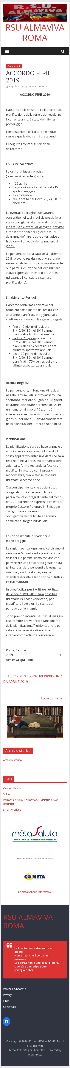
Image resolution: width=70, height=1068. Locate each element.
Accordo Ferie (54, 698)
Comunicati (14, 66)
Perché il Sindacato (14, 989)
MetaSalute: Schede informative (35, 858)
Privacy (7, 995)
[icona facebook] (6, 1021)
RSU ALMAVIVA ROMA (34, 32)
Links (6, 1001)
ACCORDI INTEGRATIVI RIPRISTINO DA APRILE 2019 (32, 679)
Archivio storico (12, 760)
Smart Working (12, 809)
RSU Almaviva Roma (39, 86)
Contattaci (9, 1007)
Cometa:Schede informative (35, 892)
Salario (7, 794)
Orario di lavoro (12, 788)
